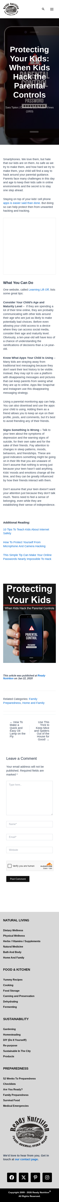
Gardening (9, 1029)
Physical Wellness (14, 935)
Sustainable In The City (17, 1051)
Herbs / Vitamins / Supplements (21, 941)
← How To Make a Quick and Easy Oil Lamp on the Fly (17, 729)
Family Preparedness (15, 1095)
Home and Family (33, 702)
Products (8, 1056)
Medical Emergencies (16, 1106)
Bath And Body (12, 952)
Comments (26, 107)
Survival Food (11, 1100)
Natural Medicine (13, 946)
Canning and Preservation (18, 996)
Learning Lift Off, (39, 289)
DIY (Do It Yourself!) (14, 1040)
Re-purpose (10, 1045)
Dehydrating (10, 1001)
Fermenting (10, 1007)
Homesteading (12, 1034)
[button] (12, 1177)
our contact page (26, 1159)
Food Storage (11, 990)
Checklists (9, 1084)
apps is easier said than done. (22, 203)
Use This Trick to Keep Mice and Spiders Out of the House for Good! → (41, 731)
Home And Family (13, 957)
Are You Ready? (13, 1089)
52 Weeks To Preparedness (19, 1078)
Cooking (8, 985)
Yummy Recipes (12, 979)
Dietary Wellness (13, 930)
